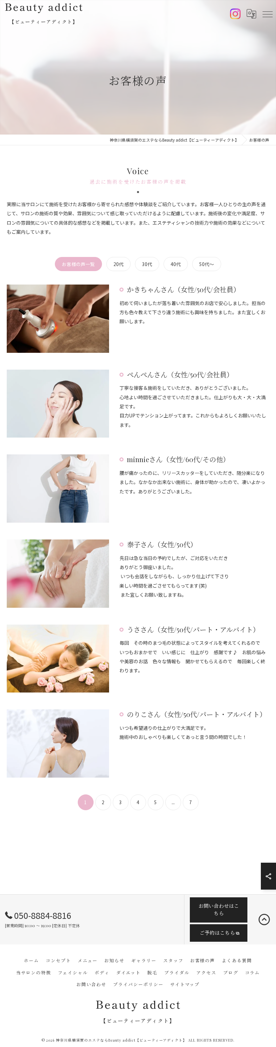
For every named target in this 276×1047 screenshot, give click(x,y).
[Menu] (267, 13)
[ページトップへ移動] (264, 919)
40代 (176, 264)
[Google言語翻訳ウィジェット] (251, 13)
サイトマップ (185, 984)
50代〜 (206, 264)
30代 (147, 264)
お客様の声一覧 (78, 264)
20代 (118, 264)
